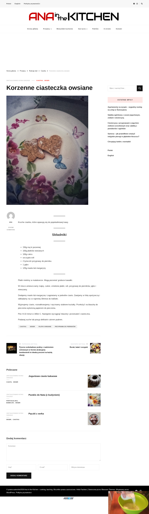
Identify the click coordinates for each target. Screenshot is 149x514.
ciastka (23, 326)
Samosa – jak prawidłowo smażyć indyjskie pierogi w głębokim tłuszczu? (123, 135)
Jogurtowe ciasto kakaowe (43, 376)
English (17, 4)
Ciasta (9, 382)
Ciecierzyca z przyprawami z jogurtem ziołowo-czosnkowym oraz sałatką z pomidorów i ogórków (123, 126)
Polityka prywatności (32, 4)
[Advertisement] (74, 50)
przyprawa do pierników (65, 326)
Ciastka (39, 80)
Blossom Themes (108, 489)
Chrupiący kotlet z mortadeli (119, 142)
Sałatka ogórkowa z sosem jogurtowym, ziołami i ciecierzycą (124, 116)
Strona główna (32, 29)
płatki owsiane (45, 326)
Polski (8, 4)
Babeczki (10, 402)
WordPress (10, 492)
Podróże (95, 29)
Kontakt (119, 29)
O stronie (107, 29)
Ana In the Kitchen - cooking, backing (38, 489)
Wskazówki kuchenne (65, 29)
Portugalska (12, 400)
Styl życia (82, 29)
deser (32, 326)
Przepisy (46, 29)
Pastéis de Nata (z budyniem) (44, 395)
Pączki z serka (36, 413)
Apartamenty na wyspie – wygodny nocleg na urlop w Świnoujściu (125, 108)
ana (10, 222)
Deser (46, 80)
